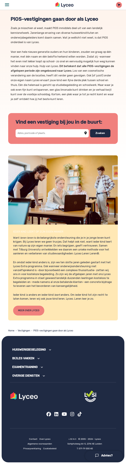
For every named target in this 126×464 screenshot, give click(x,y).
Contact (33, 439)
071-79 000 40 (86, 448)
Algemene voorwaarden (40, 444)
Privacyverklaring (32, 448)
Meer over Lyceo (28, 310)
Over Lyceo (45, 439)
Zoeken (100, 133)
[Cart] (119, 5)
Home (11, 330)
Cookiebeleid (49, 448)
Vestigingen (24, 330)
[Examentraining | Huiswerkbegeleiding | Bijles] (64, 5)
